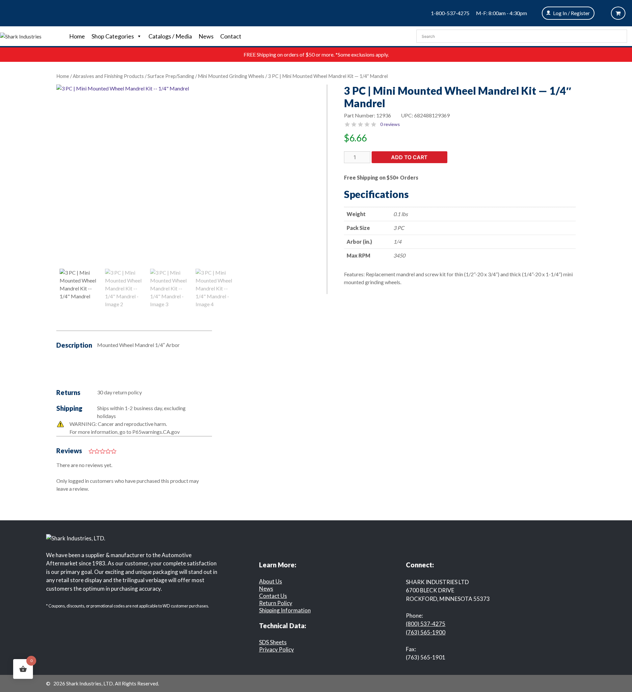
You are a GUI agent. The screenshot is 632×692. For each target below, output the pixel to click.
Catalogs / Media (170, 36)
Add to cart (409, 157)
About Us (270, 581)
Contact (230, 36)
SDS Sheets (273, 642)
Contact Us (273, 595)
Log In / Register (571, 13)
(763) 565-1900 (425, 632)
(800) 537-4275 (425, 623)
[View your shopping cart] (618, 13)
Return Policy (275, 603)
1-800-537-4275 (450, 13)
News (206, 36)
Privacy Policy (276, 649)
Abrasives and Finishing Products (108, 76)
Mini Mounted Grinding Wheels (231, 76)
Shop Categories (113, 36)
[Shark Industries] (20, 36)
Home (77, 36)
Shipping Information (285, 610)
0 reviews (390, 124)
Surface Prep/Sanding (170, 76)
